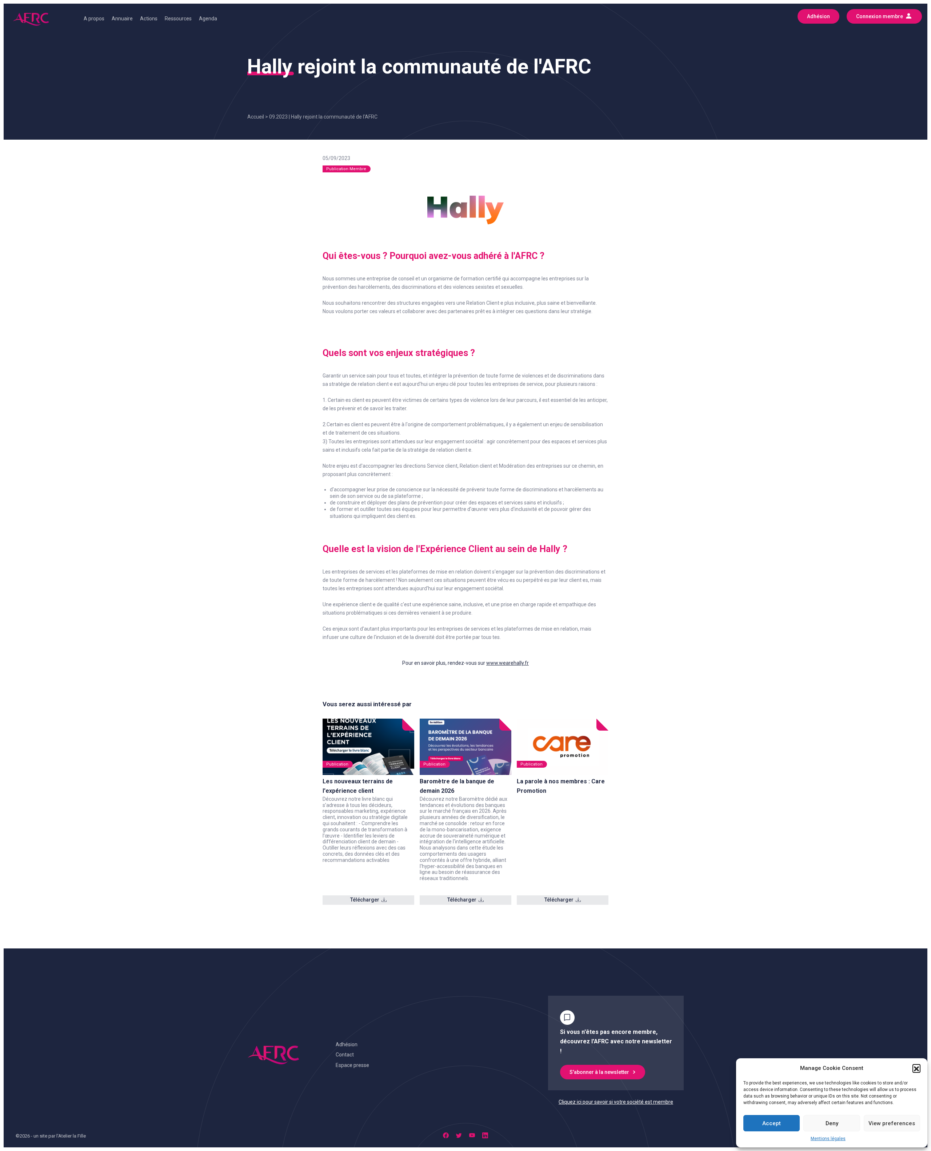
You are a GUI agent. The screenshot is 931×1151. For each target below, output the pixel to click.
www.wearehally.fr (507, 663)
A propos (94, 18)
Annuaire (122, 18)
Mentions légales (828, 1138)
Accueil (255, 117)
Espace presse (352, 1065)
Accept (771, 1123)
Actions (148, 18)
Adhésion (346, 1044)
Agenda (208, 18)
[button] (916, 1068)
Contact (345, 1055)
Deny (832, 1123)
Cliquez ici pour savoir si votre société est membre (616, 1102)
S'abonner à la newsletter (599, 1072)
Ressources (178, 18)
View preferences (891, 1123)
